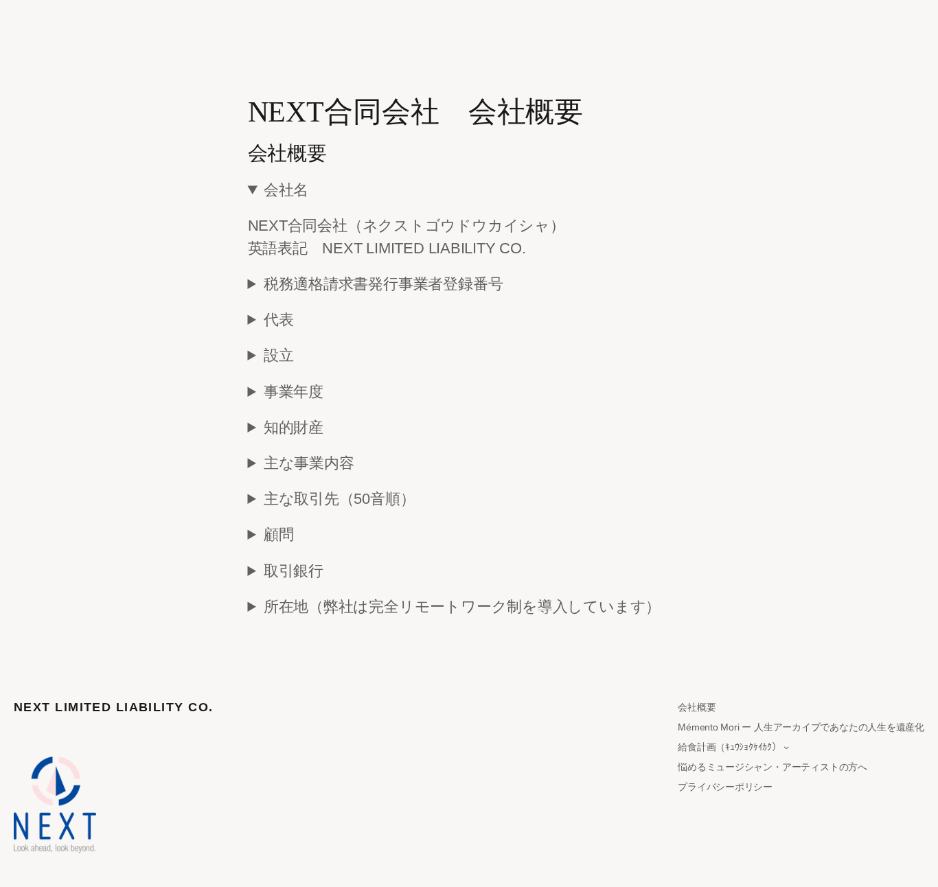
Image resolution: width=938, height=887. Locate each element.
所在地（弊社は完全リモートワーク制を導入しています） (462, 606)
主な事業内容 (309, 463)
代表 (279, 319)
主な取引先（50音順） (339, 498)
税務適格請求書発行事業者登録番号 (383, 283)
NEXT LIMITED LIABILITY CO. (113, 707)
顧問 (279, 534)
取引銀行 (293, 570)
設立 (279, 355)
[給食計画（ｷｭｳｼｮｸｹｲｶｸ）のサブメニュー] (786, 747)
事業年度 (293, 391)
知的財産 (293, 427)
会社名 (286, 189)
